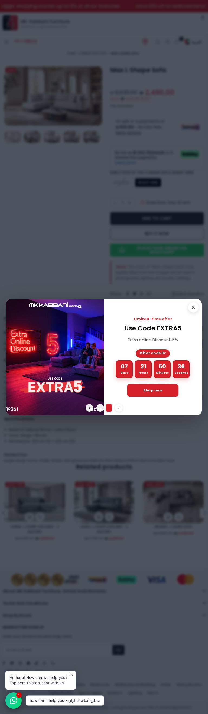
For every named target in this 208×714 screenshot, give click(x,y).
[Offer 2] (108, 408)
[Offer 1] (99, 408)
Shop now (155, 390)
